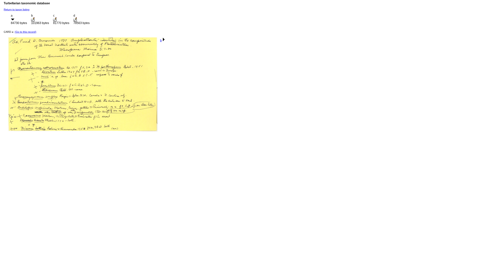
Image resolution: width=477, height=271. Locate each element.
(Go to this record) (25, 31)
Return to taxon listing (16, 9)
